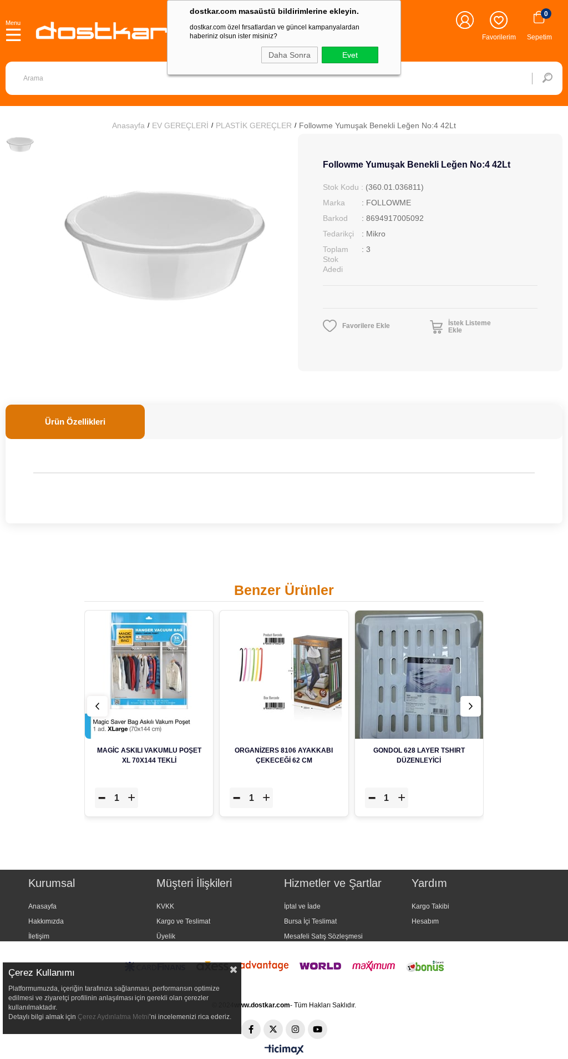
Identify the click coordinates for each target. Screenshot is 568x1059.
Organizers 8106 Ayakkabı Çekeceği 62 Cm (284, 755)
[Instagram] (295, 1029)
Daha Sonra (289, 55)
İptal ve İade (302, 906)
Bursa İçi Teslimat (310, 921)
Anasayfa (42, 906)
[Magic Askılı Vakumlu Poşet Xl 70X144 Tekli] (149, 675)
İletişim (38, 936)
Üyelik (165, 936)
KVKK (165, 906)
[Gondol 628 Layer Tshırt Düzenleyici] (419, 675)
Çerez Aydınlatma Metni (113, 1017)
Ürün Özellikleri (75, 421)
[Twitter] (273, 1029)
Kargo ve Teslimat (183, 921)
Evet (350, 55)
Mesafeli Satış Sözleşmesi (323, 936)
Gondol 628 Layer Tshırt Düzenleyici (419, 755)
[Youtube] (317, 1029)
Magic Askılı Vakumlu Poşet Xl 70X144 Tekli (149, 755)
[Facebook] (251, 1029)
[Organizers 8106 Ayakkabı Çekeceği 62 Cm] (284, 675)
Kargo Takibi (430, 906)
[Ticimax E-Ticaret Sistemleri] (284, 1050)
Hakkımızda (46, 921)
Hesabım (425, 921)
